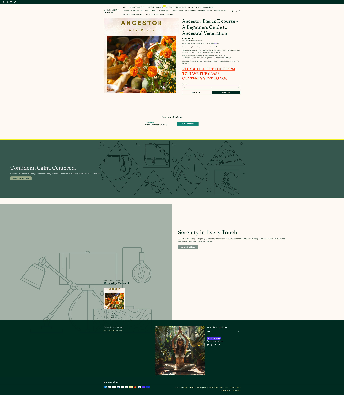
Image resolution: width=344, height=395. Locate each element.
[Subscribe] (238, 331)
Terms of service (235, 387)
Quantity (185, 84)
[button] (232, 11)
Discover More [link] (23, 178)
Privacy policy (224, 387)
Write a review (188, 124)
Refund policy (214, 387)
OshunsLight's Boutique (187, 387)
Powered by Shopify (202, 387)
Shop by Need (163, 11)
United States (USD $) (112, 382)
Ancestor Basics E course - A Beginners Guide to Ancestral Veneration (114, 313)
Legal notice (236, 390)
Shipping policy (226, 390)
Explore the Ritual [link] (188, 247)
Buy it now (226, 92)
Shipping (190, 40)
